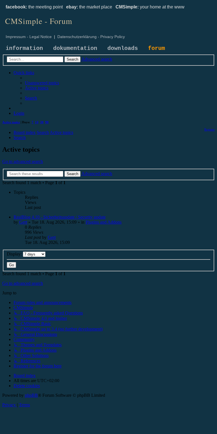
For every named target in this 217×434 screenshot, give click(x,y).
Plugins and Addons (103, 222)
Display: (15, 254)
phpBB (31, 395)
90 (47, 122)
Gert (23, 222)
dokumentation (75, 48)
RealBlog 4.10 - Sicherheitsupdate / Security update (60, 217)
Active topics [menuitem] (11, 122)
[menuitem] (42, 82)
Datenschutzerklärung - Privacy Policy (91, 36)
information (24, 48)
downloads (122, 48)
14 (36, 122)
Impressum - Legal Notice (29, 36)
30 (42, 122)
